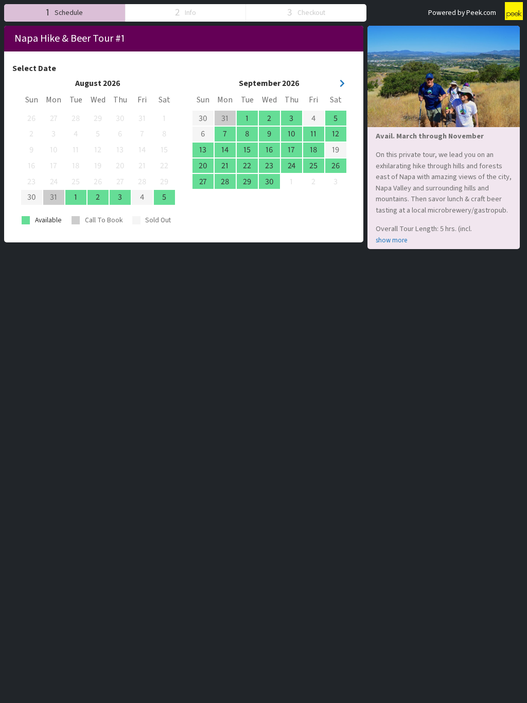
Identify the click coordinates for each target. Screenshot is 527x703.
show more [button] (391, 240)
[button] (64, 12)
